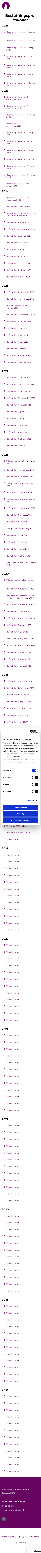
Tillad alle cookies (20, 807)
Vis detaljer (29, 801)
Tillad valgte (20, 814)
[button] (36, 5)
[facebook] (3, 1519)
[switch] (35, 777)
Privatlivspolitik (9, 1537)
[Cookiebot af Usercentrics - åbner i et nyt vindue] (28, 731)
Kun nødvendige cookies (20, 820)
